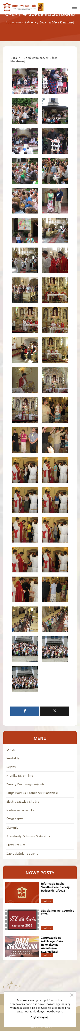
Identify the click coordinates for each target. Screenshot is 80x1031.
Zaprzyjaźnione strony (22, 854)
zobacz (47, 901)
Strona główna (15, 22)
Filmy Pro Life (15, 845)
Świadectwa (14, 819)
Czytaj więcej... (40, 1017)
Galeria (31, 22)
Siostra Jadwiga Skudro (22, 802)
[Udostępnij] (24, 711)
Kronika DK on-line (19, 776)
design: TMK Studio (41, 1026)
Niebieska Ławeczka (20, 811)
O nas (10, 750)
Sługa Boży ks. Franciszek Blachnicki (32, 793)
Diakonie (12, 828)
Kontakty (13, 759)
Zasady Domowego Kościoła (25, 785)
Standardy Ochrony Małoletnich (29, 837)
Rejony (11, 767)
